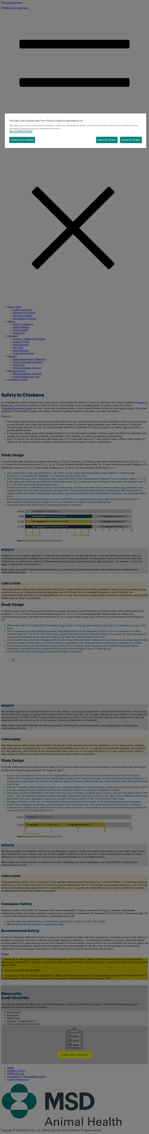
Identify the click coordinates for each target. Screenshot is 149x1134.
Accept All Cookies (131, 140)
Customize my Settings (22, 140)
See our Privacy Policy (21, 131)
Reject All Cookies (107, 140)
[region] (75, 130)
